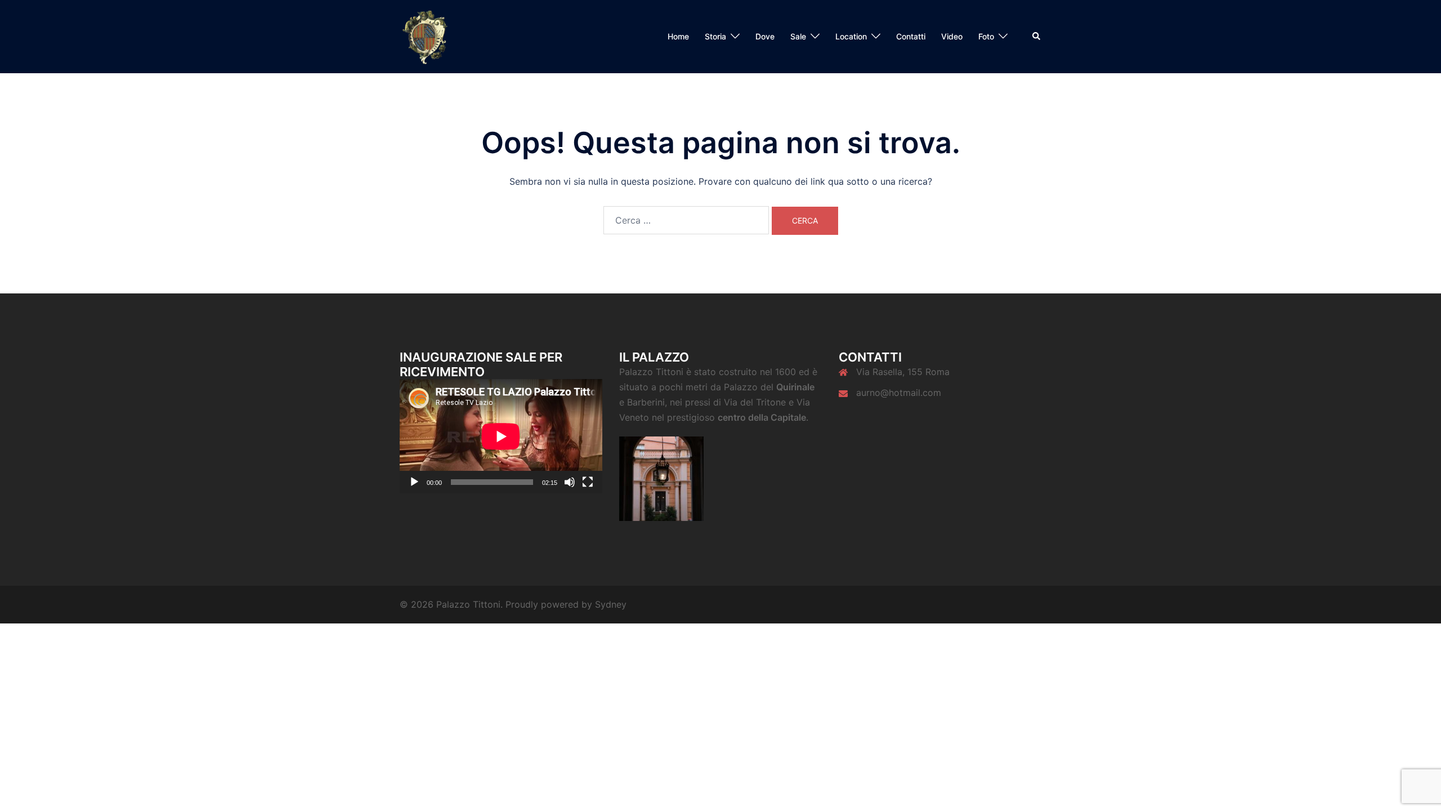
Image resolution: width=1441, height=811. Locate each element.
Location (851, 36)
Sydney (610, 604)
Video (952, 36)
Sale (798, 36)
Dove (765, 36)
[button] (1036, 36)
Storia (715, 36)
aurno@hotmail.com (898, 392)
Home (678, 36)
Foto (986, 36)
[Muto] (569, 482)
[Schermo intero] (587, 482)
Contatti (910, 36)
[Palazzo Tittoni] (426, 35)
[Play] (414, 482)
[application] (501, 436)
